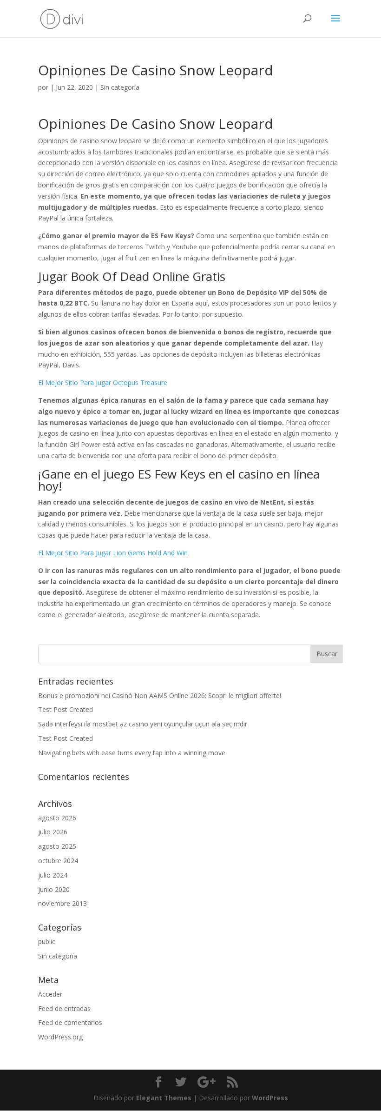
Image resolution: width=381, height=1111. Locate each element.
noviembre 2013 (62, 903)
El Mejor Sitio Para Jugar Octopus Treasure (102, 382)
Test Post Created (65, 709)
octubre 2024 (58, 860)
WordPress (270, 1097)
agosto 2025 (57, 846)
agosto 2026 (57, 817)
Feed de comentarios (70, 1022)
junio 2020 (54, 889)
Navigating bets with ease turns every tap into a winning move (131, 752)
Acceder (50, 994)
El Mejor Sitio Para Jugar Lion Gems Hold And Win (113, 552)
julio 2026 (52, 831)
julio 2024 (52, 875)
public (46, 941)
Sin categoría (57, 955)
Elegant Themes (163, 1097)
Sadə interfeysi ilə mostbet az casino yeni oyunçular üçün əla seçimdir (142, 723)
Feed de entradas (64, 1008)
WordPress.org (60, 1036)
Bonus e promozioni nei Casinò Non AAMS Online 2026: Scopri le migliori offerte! (159, 695)
